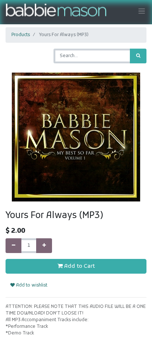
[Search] (138, 56)
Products (20, 35)
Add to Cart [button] (79, 266)
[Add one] (44, 245)
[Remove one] (13, 245)
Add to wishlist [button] (31, 285)
